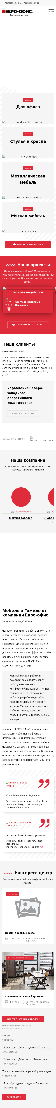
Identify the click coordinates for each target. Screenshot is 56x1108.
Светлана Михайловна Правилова (37, 1003)
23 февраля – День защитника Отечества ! (27, 1047)
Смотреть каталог (28, 116)
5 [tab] (33, 78)
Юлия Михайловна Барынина (35, 939)
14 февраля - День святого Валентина (24, 1059)
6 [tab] (36, 78)
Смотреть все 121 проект (30, 325)
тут (41, 847)
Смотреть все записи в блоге (23, 1019)
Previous (11, 304)
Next (45, 304)
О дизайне (12, 894)
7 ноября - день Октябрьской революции (26, 1071)
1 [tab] (20, 78)
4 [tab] (29, 78)
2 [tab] (23, 78)
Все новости (14, 1097)
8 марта (6, 1035)
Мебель (28, 100)
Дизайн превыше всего (20, 932)
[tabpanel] (28, 52)
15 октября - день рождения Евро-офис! (25, 1083)
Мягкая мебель (28, 215)
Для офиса (28, 106)
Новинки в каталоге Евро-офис (25, 996)
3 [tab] (26, 78)
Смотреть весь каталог (30, 244)
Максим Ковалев (20, 517)
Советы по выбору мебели (20, 957)
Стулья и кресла (28, 141)
